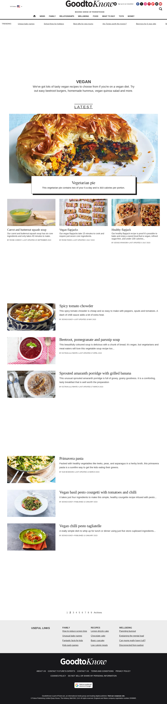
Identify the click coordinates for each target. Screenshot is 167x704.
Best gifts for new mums (83, 24)
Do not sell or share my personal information (92, 676)
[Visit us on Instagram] (145, 3)
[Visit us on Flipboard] (152, 3)
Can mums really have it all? (132, 640)
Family (52, 16)
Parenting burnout (127, 631)
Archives (98, 613)
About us (41, 671)
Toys (121, 16)
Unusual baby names (72, 636)
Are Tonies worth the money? (115, 24)
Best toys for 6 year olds (146, 24)
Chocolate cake (98, 636)
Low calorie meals (99, 645)
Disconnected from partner (131, 645)
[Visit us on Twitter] (141, 3)
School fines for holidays (54, 24)
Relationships (66, 16)
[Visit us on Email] (156, 3)
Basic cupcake (97, 640)
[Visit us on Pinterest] (149, 3)
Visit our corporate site (116, 696)
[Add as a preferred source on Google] (83, 685)
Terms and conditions (102, 671)
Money (131, 16)
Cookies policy (58, 676)
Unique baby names (26, 24)
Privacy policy (123, 671)
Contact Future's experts (61, 671)
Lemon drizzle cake (100, 631)
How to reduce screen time (74, 631)
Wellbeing (83, 16)
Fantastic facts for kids (72, 640)
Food (95, 16)
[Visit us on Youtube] (160, 3)
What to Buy (108, 16)
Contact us (83, 671)
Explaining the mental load (131, 636)
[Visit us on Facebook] (137, 3)
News (42, 16)
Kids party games (70, 645)
